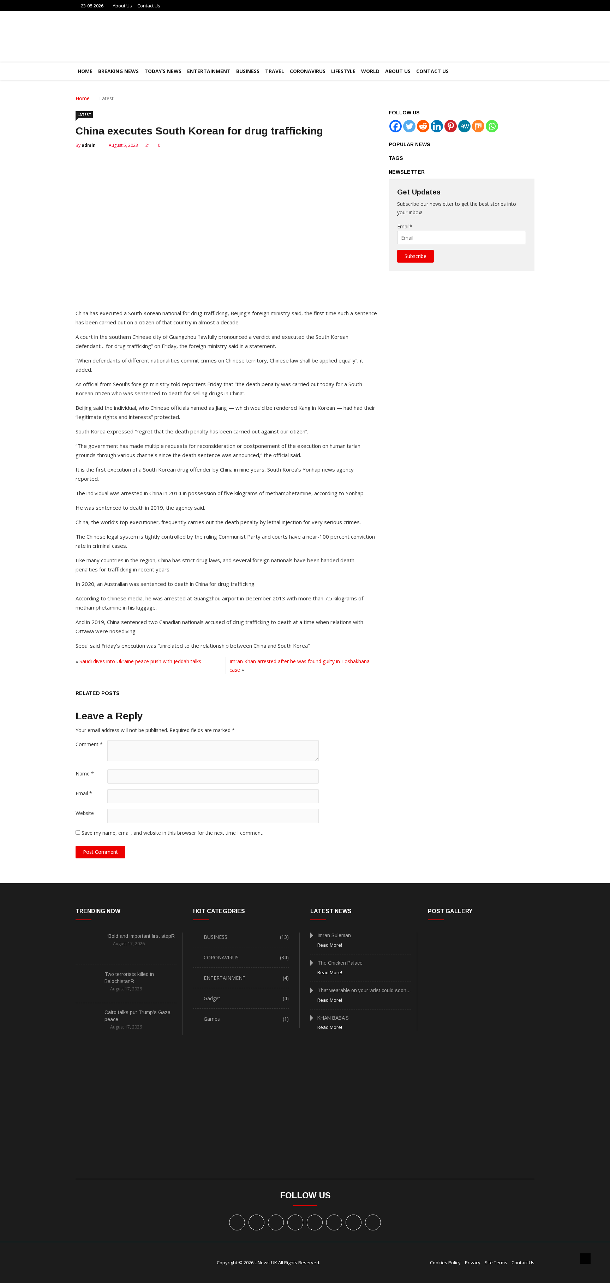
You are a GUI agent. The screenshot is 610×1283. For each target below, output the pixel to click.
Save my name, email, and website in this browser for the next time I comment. (172, 832)
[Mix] (478, 126)
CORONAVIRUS (307, 71)
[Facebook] (395, 126)
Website (85, 813)
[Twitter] (409, 126)
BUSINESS (247, 71)
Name (85, 773)
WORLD (370, 71)
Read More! (329, 945)
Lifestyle (343, 71)
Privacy (472, 1262)
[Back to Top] (585, 1258)
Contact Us (148, 5)
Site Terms (496, 1262)
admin (89, 145)
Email (84, 793)
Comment (89, 744)
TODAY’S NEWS (162, 71)
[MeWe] (464, 126)
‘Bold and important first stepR (141, 936)
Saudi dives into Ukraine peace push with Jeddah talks (140, 661)
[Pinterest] (450, 126)
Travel (274, 71)
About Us (122, 5)
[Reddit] (423, 126)
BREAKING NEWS (118, 71)
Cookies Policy (445, 1262)
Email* (404, 226)
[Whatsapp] (492, 126)
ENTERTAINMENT (209, 71)
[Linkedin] (437, 126)
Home (83, 98)
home (85, 71)
